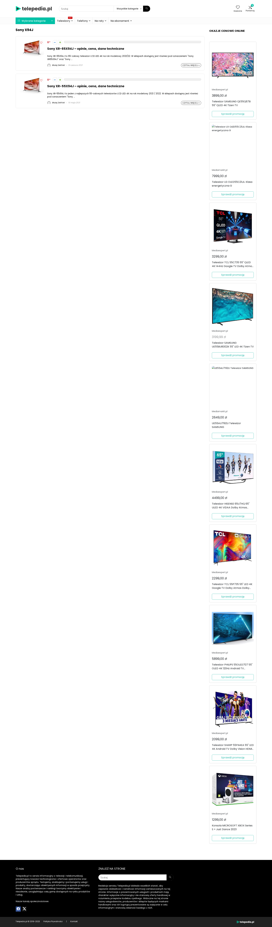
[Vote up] (60, 42)
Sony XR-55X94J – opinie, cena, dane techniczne (85, 86)
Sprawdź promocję (232, 114)
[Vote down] (55, 42)
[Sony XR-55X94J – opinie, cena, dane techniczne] (31, 78)
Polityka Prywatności (53, 921)
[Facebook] (18, 909)
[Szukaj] (146, 9)
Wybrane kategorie (33, 21)
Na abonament (119, 21)
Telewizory (64, 20)
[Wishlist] (238, 7)
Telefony (82, 21)
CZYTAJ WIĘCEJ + (191, 65)
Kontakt (74, 921)
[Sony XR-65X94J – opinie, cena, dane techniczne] (31, 41)
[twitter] (24, 909)
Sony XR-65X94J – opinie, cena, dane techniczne (85, 49)
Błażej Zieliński (58, 65)
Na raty (99, 21)
